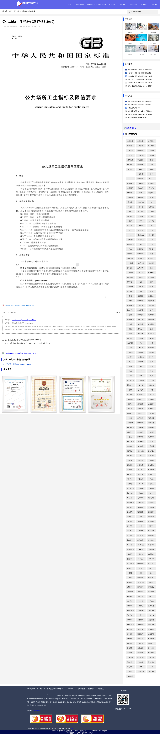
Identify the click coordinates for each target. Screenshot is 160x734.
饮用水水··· (130, 193)
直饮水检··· (151, 521)
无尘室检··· (151, 592)
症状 (151, 282)
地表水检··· (140, 230)
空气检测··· (140, 362)
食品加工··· (151, 643)
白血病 (130, 207)
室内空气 (151, 559)
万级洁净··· (130, 479)
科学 (130, 333)
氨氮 (151, 329)
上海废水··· (140, 643)
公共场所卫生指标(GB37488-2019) (17, 364)
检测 (130, 366)
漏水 (151, 573)
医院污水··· (151, 582)
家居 (141, 244)
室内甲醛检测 (80, 4)
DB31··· (130, 150)
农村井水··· (140, 197)
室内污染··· (151, 451)
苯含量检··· (140, 418)
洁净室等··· (151, 488)
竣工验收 (141, 357)
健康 (130, 329)
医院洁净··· (151, 516)
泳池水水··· (140, 319)
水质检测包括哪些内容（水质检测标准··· (140, 69)
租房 (141, 282)
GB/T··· (141, 193)
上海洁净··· (151, 404)
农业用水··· (140, 530)
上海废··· (141, 516)
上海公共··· (151, 493)
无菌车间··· (140, 638)
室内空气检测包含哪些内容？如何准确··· (140, 114)
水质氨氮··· (130, 493)
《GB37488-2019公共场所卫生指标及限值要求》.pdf (19, 305)
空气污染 (130, 263)
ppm (130, 179)
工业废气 (130, 272)
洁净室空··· (130, 634)
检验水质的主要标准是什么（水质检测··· (140, 83)
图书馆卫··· (130, 648)
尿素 (151, 174)
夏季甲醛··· (130, 282)
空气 (141, 371)
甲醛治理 (130, 258)
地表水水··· (140, 540)
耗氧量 (141, 286)
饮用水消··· (130, 587)
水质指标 (130, 188)
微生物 (141, 385)
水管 (130, 230)
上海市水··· (130, 545)
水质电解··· (151, 272)
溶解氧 (151, 169)
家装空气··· (151, 577)
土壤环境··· (130, 385)
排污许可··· (151, 193)
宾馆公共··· (140, 441)
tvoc (130, 235)
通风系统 (151, 671)
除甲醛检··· (151, 347)
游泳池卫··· (130, 530)
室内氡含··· (151, 540)
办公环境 (151, 432)
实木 (151, 362)
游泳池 (141, 174)
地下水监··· (140, 272)
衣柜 (130, 296)
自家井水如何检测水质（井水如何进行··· (140, 86)
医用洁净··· (130, 638)
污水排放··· (130, 563)
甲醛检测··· (130, 291)
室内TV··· (152, 596)
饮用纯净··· (151, 277)
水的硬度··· (140, 310)
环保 (130, 371)
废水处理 (141, 380)
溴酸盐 (141, 225)
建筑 (130, 155)
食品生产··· (130, 667)
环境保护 (130, 197)
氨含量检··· (151, 465)
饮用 (151, 310)
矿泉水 (151, 225)
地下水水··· (151, 216)
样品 (141, 366)
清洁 (130, 671)
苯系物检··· (130, 465)
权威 (130, 324)
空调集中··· (151, 629)
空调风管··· (151, 545)
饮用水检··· (151, 141)
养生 (141, 455)
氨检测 (151, 549)
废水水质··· (140, 629)
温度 (151, 441)
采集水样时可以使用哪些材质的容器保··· (140, 79)
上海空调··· (151, 620)
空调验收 (130, 592)
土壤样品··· (140, 606)
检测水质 (141, 235)
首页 (69, 4)
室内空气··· (140, 179)
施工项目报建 (90, 4)
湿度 (130, 577)
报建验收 (130, 676)
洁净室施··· (140, 662)
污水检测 (151, 155)
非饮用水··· (140, 160)
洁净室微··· (130, 653)
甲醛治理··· (130, 601)
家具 (141, 221)
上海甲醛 (130, 352)
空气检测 (130, 160)
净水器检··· (130, 338)
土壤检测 (151, 380)
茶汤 (130, 437)
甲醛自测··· (140, 164)
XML (72, 728)
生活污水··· (130, 498)
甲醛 (151, 164)
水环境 (151, 221)
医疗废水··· (151, 408)
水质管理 (151, 610)
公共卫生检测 (12, 312)
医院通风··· (140, 634)
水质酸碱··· (130, 427)
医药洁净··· (151, 512)
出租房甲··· (140, 432)
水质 (130, 315)
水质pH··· (130, 516)
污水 (130, 249)
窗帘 (130, 390)
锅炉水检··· (140, 188)
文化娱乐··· (140, 488)
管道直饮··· (130, 455)
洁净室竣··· (130, 446)
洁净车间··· (130, 526)
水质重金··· (151, 183)
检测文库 (144, 4)
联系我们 (154, 4)
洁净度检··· (140, 404)
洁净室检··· (130, 268)
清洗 (141, 615)
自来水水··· (130, 535)
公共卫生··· (140, 211)
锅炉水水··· (130, 643)
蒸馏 (151, 291)
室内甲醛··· (130, 183)
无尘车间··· (140, 493)
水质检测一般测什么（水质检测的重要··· (140, 73)
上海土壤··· (151, 634)
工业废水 (151, 197)
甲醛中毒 (141, 258)
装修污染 (151, 305)
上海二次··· (140, 484)
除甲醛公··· (140, 399)
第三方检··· (151, 146)
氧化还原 (151, 385)
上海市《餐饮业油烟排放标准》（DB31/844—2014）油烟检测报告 (29, 343)
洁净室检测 (133, 4)
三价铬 (130, 376)
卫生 (151, 667)
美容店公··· (151, 455)
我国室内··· (130, 460)
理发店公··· (151, 296)
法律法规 (32, 11)
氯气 (130, 211)
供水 (141, 343)
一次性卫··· (151, 333)
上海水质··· (140, 268)
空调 (130, 573)
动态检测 (151, 657)
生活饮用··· (140, 657)
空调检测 (122, 4)
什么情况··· (140, 352)
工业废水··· (140, 146)
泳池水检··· (130, 319)
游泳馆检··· (130, 216)
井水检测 (151, 235)
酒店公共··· (130, 441)
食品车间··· (130, 502)
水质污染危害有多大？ (134, 108)
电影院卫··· (130, 413)
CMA (151, 240)
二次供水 (151, 230)
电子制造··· (151, 479)
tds (151, 202)
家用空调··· (130, 624)
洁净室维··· (140, 437)
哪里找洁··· (151, 662)
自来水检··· (151, 427)
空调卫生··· (151, 653)
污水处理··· (130, 380)
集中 (141, 573)
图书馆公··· (140, 479)
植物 (151, 268)
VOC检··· (141, 469)
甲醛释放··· (151, 207)
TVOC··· (151, 179)
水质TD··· (130, 620)
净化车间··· (130, 559)
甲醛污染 (151, 615)
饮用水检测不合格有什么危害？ (137, 117)
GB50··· (141, 526)
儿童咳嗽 (130, 343)
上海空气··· (151, 286)
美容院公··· (140, 296)
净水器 (141, 305)
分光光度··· (140, 563)
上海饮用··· (140, 554)
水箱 (151, 343)
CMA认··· (141, 559)
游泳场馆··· (151, 498)
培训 (151, 371)
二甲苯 (130, 347)
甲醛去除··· (130, 244)
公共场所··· (151, 211)
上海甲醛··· (140, 183)
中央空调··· (140, 423)
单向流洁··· (151, 502)
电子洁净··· (151, 601)
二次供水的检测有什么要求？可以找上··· (140, 111)
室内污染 (141, 240)
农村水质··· (151, 554)
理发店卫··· (140, 394)
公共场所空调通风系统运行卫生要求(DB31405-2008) (24, 340)
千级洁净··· (130, 610)
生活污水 (151, 357)
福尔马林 (130, 277)
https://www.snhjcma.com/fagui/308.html (24, 320)
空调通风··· (140, 329)
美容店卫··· (151, 394)
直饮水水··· (140, 446)
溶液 (141, 291)
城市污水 (141, 202)
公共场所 (141, 671)
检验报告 (151, 249)
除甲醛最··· (130, 394)
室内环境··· (140, 216)
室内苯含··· (140, 596)
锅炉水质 (141, 263)
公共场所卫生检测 (52, 691)
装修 (130, 221)
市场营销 (151, 413)
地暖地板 (130, 286)
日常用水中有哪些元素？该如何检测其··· (140, 104)
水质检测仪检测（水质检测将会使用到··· (140, 76)
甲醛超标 (151, 160)
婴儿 (130, 362)
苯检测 (141, 549)
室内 (141, 376)
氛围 (151, 376)
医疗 (130, 301)
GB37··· (130, 657)
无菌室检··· (140, 498)
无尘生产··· (140, 653)
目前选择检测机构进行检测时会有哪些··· (140, 101)
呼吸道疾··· (130, 225)
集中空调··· (151, 423)
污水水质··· (140, 474)
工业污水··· (130, 146)
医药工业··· (130, 662)
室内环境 (151, 263)
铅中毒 (130, 408)
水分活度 (130, 399)
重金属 (130, 202)
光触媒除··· (151, 315)
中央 (141, 667)
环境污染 (151, 188)
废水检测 (141, 451)
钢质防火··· (130, 474)
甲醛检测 (141, 155)
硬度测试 (130, 240)
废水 (151, 244)
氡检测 (130, 554)
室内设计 (130, 451)
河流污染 (141, 582)
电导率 (141, 169)
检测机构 (151, 352)
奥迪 (151, 254)
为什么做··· (130, 615)
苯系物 (141, 347)
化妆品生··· (130, 507)
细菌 (151, 390)
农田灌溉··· (151, 324)
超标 (130, 418)
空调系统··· (130, 484)
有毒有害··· (140, 333)
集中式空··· (140, 648)
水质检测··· (140, 141)
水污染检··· (151, 399)
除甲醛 (141, 207)
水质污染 (141, 545)
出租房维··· (130, 164)
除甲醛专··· (140, 249)
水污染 (151, 150)
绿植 (151, 366)
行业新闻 (24, 11)
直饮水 (130, 404)
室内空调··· (151, 530)
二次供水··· (130, 169)
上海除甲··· (140, 277)
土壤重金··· (140, 592)
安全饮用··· (140, 150)
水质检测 (112, 4)
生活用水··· (130, 596)
